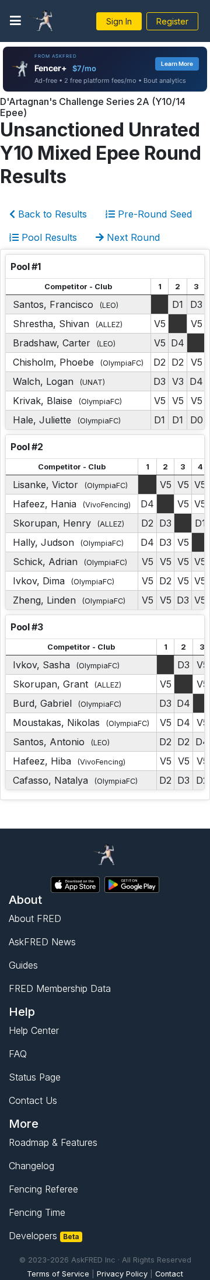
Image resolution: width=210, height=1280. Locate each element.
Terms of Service (58, 1274)
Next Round (132, 237)
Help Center (34, 1030)
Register (172, 21)
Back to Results (51, 214)
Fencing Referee (43, 1189)
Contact (169, 1274)
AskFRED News (42, 942)
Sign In (119, 21)
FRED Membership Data (60, 988)
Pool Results (48, 237)
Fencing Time (37, 1212)
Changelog (31, 1166)
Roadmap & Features (53, 1142)
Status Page (35, 1077)
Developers (44, 1236)
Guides (23, 965)
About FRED (35, 918)
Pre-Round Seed (153, 214)
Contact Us (33, 1100)
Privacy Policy (122, 1274)
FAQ (18, 1054)
